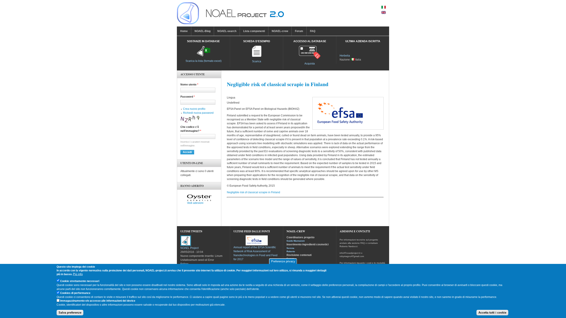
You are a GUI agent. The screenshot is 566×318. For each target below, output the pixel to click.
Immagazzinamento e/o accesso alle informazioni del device (97, 301)
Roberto (291, 251)
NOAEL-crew (280, 31)
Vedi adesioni (195, 202)
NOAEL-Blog (202, 31)
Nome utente (189, 84)
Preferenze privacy (283, 261)
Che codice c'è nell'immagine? (190, 128)
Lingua (231, 97)
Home (184, 31)
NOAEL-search (226, 31)
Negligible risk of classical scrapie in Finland (253, 192)
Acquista (309, 63)
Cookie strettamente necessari (79, 281)
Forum (299, 31)
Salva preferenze (70, 312)
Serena (290, 248)
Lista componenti (254, 31)
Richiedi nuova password (198, 112)
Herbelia (345, 55)
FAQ (312, 31)
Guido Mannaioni (296, 241)
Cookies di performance (75, 293)
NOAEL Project (189, 248)
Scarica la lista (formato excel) (203, 60)
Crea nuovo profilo (194, 108)
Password (187, 96)
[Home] (230, 14)
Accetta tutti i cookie (492, 312)
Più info (78, 274)
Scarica (256, 61)
